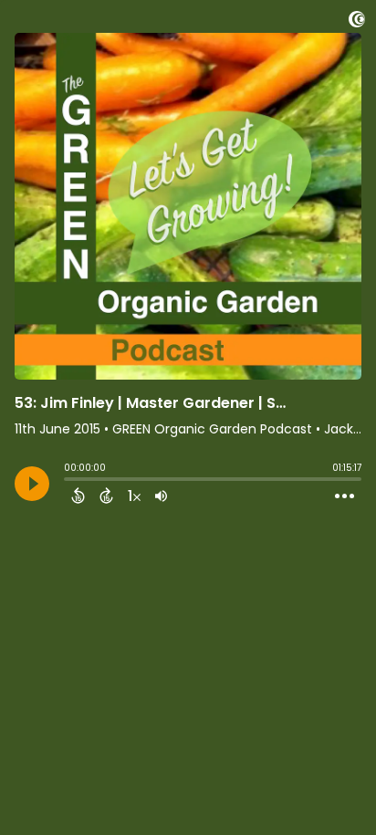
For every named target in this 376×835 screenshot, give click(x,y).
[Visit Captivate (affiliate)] (357, 22)
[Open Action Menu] (344, 496)
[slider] (68, 481)
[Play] (32, 483)
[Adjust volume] (161, 495)
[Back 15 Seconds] (78, 495)
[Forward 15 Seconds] (106, 495)
